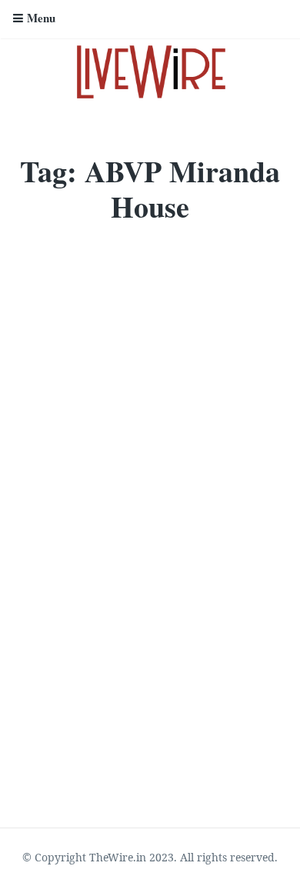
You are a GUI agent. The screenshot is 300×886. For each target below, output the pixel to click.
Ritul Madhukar (71, 638)
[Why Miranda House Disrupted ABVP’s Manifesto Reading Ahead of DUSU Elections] (150, 326)
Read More (48, 759)
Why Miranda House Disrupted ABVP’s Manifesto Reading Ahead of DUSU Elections (135, 518)
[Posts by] (24, 639)
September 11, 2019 (162, 638)
